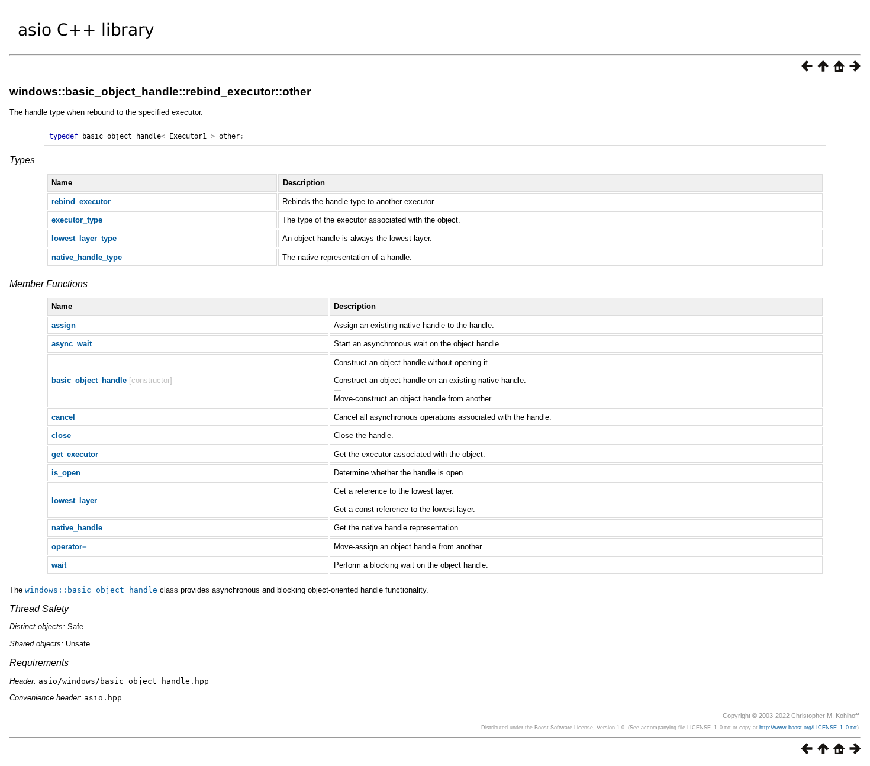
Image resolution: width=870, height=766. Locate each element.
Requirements (39, 663)
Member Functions (48, 284)
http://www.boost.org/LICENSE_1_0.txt (808, 727)
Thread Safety (39, 609)
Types (22, 160)
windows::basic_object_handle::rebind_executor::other (160, 91)
